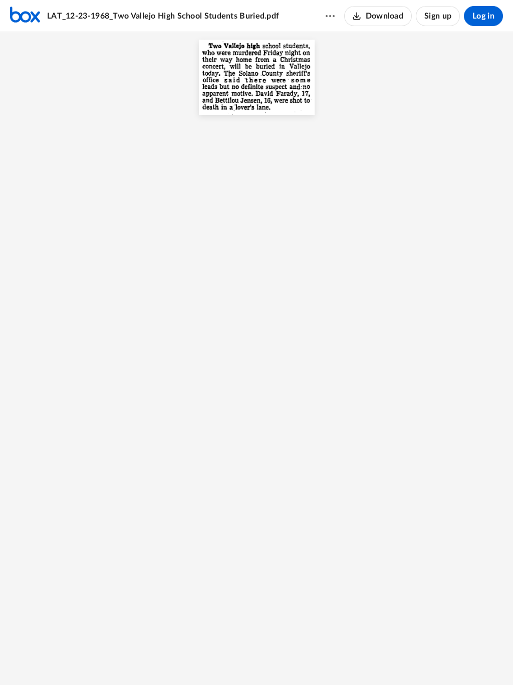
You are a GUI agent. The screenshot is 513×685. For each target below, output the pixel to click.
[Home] (25, 16)
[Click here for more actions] (330, 16)
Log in (483, 16)
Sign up (437, 16)
